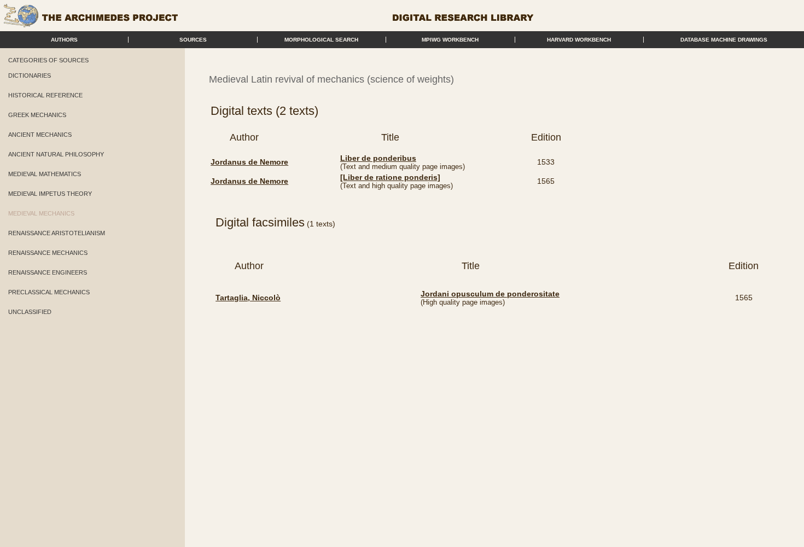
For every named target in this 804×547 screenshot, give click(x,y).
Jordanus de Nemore (249, 162)
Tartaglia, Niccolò (248, 297)
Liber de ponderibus (378, 158)
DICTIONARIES (29, 75)
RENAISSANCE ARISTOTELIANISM (56, 233)
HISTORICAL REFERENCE (45, 95)
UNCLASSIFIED (29, 312)
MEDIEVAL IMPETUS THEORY (50, 193)
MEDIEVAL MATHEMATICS (44, 174)
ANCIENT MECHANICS (40, 134)
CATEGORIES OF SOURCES (48, 60)
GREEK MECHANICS (37, 115)
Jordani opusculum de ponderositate (490, 293)
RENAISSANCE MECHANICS (48, 252)
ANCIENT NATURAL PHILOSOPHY (56, 154)
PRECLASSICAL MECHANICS (49, 292)
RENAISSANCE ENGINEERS (47, 272)
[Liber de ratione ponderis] (390, 177)
